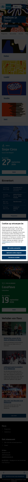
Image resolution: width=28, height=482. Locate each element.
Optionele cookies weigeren (14, 252)
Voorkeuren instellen (14, 257)
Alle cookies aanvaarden (14, 248)
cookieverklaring (6, 241)
